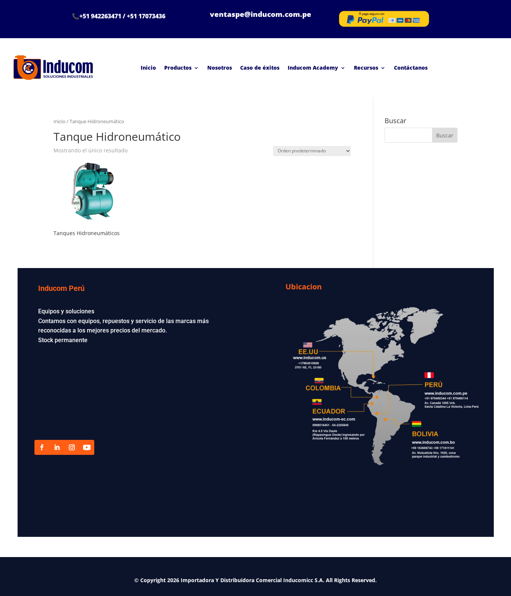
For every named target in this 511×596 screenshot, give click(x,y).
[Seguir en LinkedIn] (56, 447)
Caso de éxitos (259, 67)
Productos (178, 67)
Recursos (366, 67)
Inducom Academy (313, 67)
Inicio (148, 67)
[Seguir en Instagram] (71, 447)
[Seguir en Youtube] (86, 447)
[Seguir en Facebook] (41, 447)
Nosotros (219, 67)
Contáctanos (411, 67)
